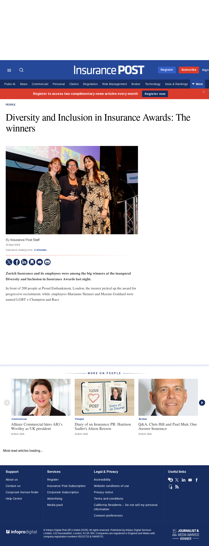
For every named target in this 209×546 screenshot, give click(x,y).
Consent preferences (108, 516)
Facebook (196, 480)
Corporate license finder (22, 492)
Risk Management (114, 84)
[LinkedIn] (24, 262)
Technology (153, 84)
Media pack (55, 505)
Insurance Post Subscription (66, 486)
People (11, 105)
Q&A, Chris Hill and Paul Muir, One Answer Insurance (167, 426)
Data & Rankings (176, 84)
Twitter (177, 480)
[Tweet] (9, 262)
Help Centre (14, 499)
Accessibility (102, 480)
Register (167, 70)
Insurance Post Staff (24, 240)
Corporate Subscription (63, 492)
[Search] (22, 70)
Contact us (13, 486)
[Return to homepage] (109, 73)
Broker (135, 84)
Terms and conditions (108, 499)
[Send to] (39, 262)
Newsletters (190, 480)
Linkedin (183, 480)
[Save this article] (32, 262)
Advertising (54, 499)
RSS (177, 486)
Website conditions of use (111, 486)
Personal (59, 84)
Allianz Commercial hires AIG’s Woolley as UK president (36, 426)
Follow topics (170, 480)
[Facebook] (16, 262)
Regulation (90, 84)
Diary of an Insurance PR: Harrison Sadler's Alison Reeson (103, 426)
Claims (74, 84)
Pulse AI (9, 84)
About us (12, 480)
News (24, 84)
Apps (170, 486)
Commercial (40, 84)
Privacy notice (103, 492)
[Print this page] (47, 262)
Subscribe (189, 70)
